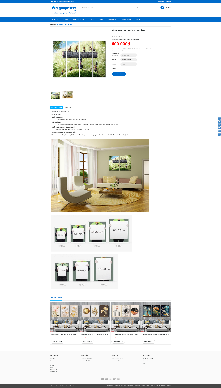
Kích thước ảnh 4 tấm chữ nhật (116, 54)
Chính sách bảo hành (117, 363)
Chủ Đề (101, 19)
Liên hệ (138, 19)
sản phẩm (168, 7)
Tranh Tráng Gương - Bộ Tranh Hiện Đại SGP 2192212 (155, 334)
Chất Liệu (114, 64)
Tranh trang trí (55, 111)
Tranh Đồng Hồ (112, 19)
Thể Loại (92, 19)
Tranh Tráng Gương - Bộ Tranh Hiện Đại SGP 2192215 (64, 334)
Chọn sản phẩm (57, 341)
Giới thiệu (65, 19)
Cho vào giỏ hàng (119, 74)
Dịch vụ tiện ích (146, 361)
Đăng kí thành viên (85, 363)
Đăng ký (169, 1)
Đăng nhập (161, 1)
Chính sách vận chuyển (117, 358)
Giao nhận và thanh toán (86, 358)
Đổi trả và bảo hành (85, 361)
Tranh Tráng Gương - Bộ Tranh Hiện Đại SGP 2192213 (124, 334)
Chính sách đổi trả (116, 361)
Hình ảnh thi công (126, 19)
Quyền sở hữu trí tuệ (148, 363)
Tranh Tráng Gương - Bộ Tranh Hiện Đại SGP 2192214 (94, 334)
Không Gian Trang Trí (79, 19)
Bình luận (68, 107)
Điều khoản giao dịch (148, 358)
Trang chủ (55, 19)
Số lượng (114, 68)
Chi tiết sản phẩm (56, 107)
